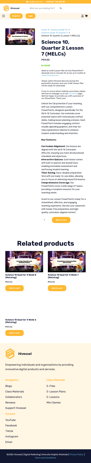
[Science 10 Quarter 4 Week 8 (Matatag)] (24, 261)
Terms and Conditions (45, 458)
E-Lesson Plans (56, 391)
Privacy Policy (76, 454)
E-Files (51, 386)
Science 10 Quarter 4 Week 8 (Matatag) (20, 276)
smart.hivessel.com (49, 75)
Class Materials (14, 391)
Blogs (8, 386)
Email (8, 442)
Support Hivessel (15, 408)
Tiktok (9, 431)
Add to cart (61, 220)
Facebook (73, 93)
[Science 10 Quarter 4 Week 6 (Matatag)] (24, 306)
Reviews (10, 402)
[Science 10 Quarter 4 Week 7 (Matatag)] (67, 261)
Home (44, 29)
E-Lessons (53, 397)
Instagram (11, 436)
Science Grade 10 (59, 29)
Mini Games (54, 402)
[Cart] (86, 16)
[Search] (61, 8)
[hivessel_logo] (6, 8)
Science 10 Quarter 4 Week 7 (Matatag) (63, 276)
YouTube (10, 420)
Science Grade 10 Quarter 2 (54, 32)
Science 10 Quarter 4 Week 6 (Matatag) (20, 321)
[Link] (82, 15)
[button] (3, 16)
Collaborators (13, 397)
